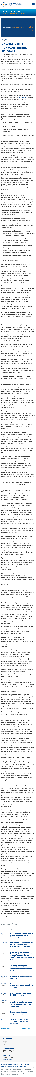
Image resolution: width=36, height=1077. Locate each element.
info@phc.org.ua (7, 1059)
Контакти (6, 1056)
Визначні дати (26, 1028)
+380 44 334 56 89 (8, 1058)
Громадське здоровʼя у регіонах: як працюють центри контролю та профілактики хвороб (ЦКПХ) (22, 1003)
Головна (5, 11)
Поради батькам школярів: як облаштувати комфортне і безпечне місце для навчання (21, 944)
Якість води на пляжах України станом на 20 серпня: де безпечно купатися (21, 935)
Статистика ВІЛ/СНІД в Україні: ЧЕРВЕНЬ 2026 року (22, 994)
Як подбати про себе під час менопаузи (21, 977)
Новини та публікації (17, 11)
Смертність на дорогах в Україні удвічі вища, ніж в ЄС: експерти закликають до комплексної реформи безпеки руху (22, 955)
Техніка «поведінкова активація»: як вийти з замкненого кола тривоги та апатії (21, 967)
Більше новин (5, 1028)
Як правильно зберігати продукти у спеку (19, 1013)
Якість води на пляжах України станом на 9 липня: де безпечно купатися (22, 985)
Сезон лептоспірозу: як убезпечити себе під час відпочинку (19, 1021)
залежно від (23, 97)
